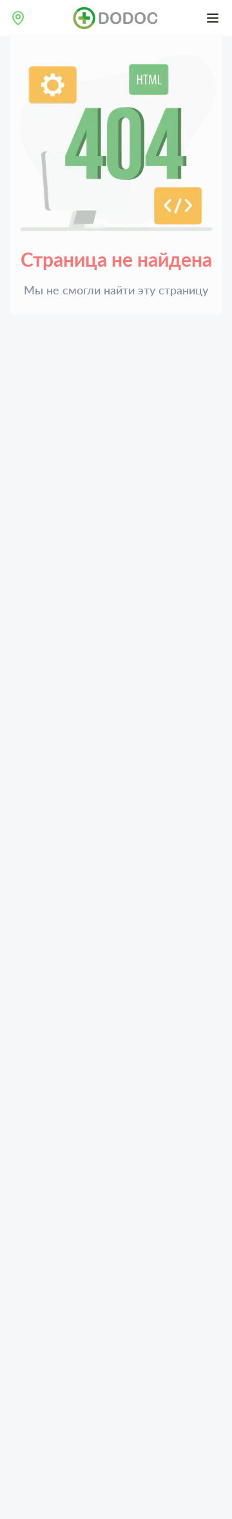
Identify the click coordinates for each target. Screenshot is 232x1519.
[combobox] (18, 18)
